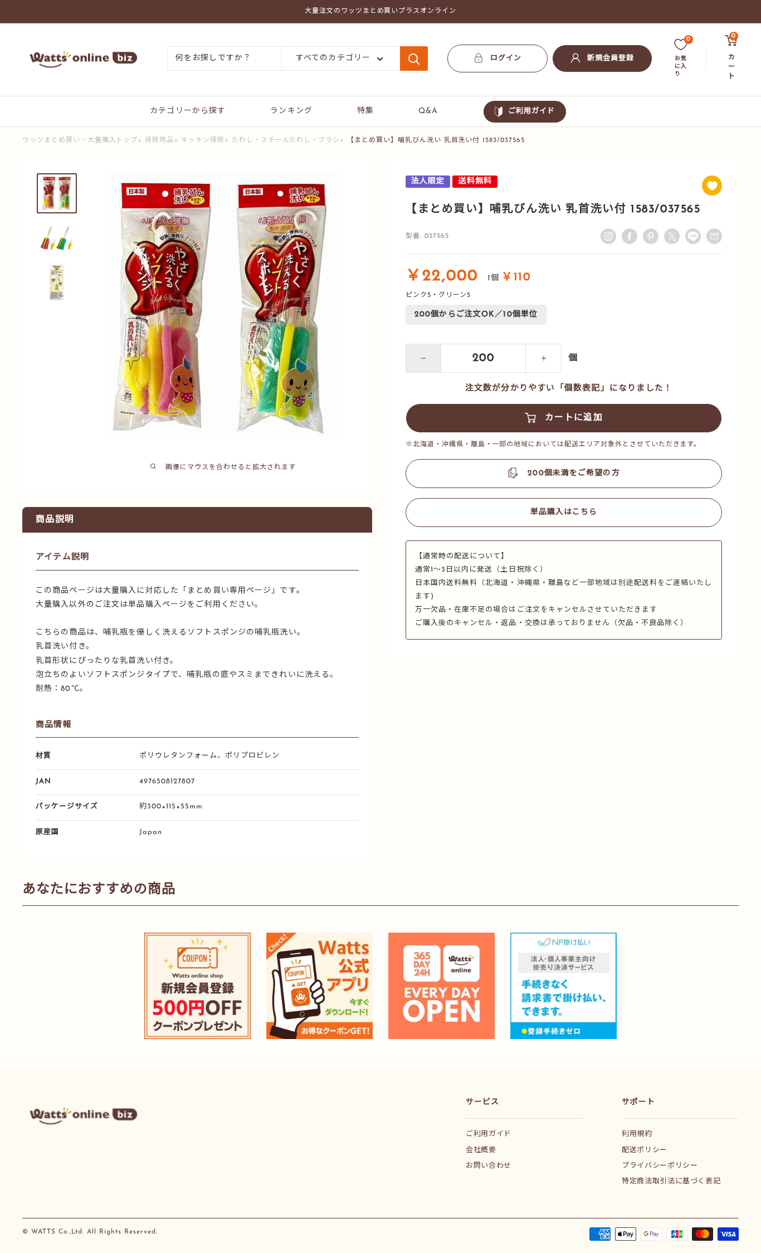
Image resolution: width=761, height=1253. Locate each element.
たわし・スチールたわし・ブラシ (286, 140)
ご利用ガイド (531, 111)
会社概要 (481, 1150)
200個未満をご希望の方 (573, 473)
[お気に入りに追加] (712, 185)
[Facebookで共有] (629, 236)
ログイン (505, 58)
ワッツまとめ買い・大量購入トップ (80, 140)
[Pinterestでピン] (650, 236)
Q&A (428, 111)
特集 (365, 111)
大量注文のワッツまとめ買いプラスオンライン (380, 11)
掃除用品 (159, 140)
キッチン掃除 (203, 140)
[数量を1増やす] (544, 358)
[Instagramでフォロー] (608, 236)
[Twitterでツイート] (672, 236)
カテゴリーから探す (188, 111)
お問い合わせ (488, 1165)
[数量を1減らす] (423, 358)
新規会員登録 (610, 58)
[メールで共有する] (693, 236)
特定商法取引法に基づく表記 (671, 1181)
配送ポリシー (644, 1150)
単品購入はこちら (564, 512)
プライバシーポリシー (660, 1165)
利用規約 (637, 1134)
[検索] (414, 58)
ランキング (291, 111)
